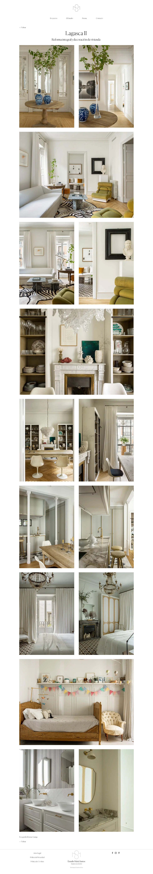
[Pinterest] (119, 853)
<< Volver (22, 27)
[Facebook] (112, 853)
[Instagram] (116, 853)
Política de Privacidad (37, 857)
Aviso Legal (37, 853)
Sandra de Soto (79, 867)
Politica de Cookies (37, 862)
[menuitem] (58, 18)
